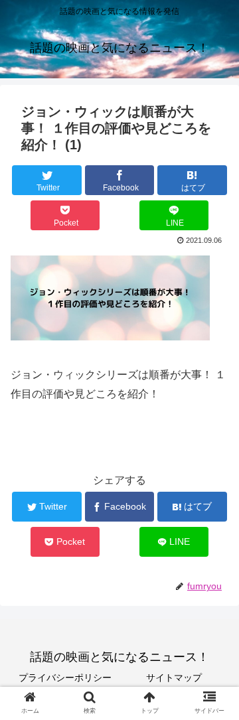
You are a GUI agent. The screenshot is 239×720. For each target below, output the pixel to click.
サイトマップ (174, 677)
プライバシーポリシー (65, 677)
